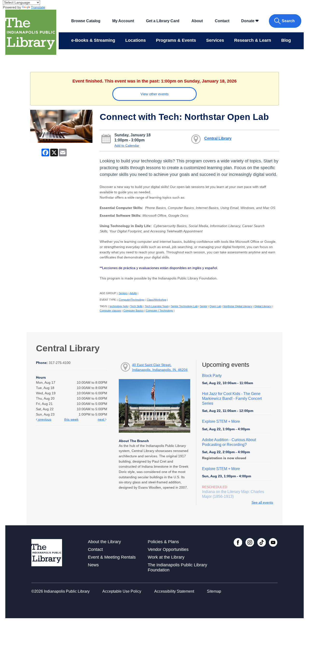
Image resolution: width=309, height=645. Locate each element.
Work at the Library (166, 557)
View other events (154, 94)
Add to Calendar (126, 145)
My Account (123, 21)
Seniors (123, 293)
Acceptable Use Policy (121, 591)
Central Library (218, 138)
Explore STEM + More (221, 421)
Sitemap (214, 591)
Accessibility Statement (174, 591)
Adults (133, 293)
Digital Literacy (263, 306)
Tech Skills (136, 306)
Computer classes (110, 310)
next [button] (101, 419)
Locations (135, 40)
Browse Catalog (85, 21)
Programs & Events (176, 40)
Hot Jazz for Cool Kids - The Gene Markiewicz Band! (232, 398)
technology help (119, 306)
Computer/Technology (132, 299)
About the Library (104, 541)
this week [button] (71, 419)
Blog (286, 40)
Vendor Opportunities (168, 549)
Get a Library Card (162, 21)
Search (288, 21)
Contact (222, 21)
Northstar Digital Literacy (237, 306)
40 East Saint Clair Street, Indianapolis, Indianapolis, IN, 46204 (160, 367)
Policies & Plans (163, 541)
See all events (262, 502)
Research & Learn (252, 40)
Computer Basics (133, 310)
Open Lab (215, 306)
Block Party (212, 376)
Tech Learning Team (157, 306)
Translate (38, 7)
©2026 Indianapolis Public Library (60, 591)
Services (215, 40)
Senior (203, 306)
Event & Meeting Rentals (112, 557)
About (197, 21)
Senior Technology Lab (184, 306)
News (93, 564)
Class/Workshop (156, 299)
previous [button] (44, 419)
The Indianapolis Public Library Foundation (177, 567)
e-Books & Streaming (93, 40)
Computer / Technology (159, 310)
